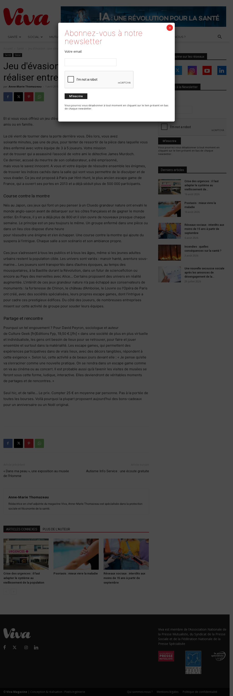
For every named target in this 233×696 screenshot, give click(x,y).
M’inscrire (76, 96)
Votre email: (73, 51)
